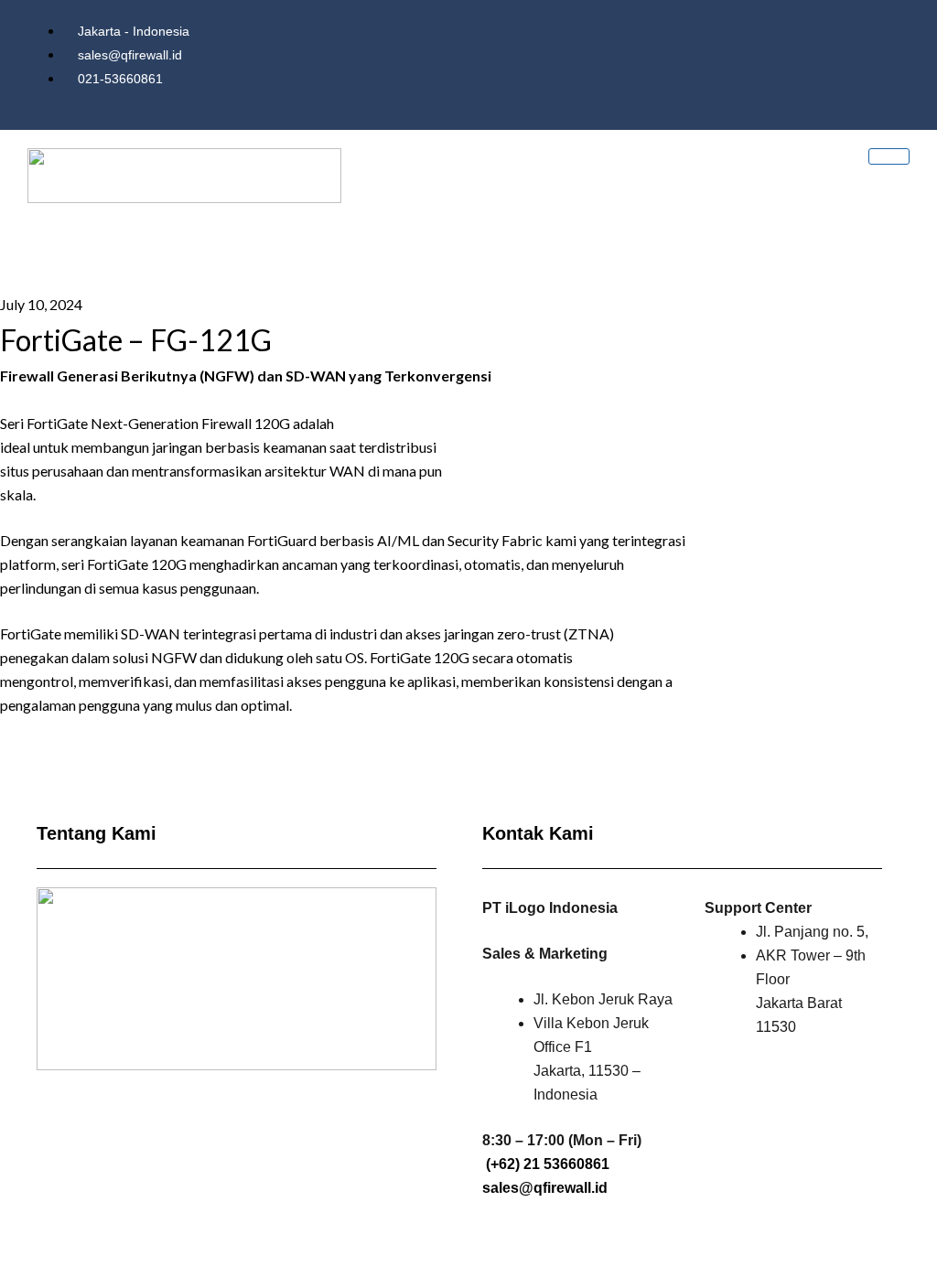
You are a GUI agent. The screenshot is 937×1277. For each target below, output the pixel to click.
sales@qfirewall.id (545, 1188)
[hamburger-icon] (889, 156)
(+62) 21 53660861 (547, 1164)
